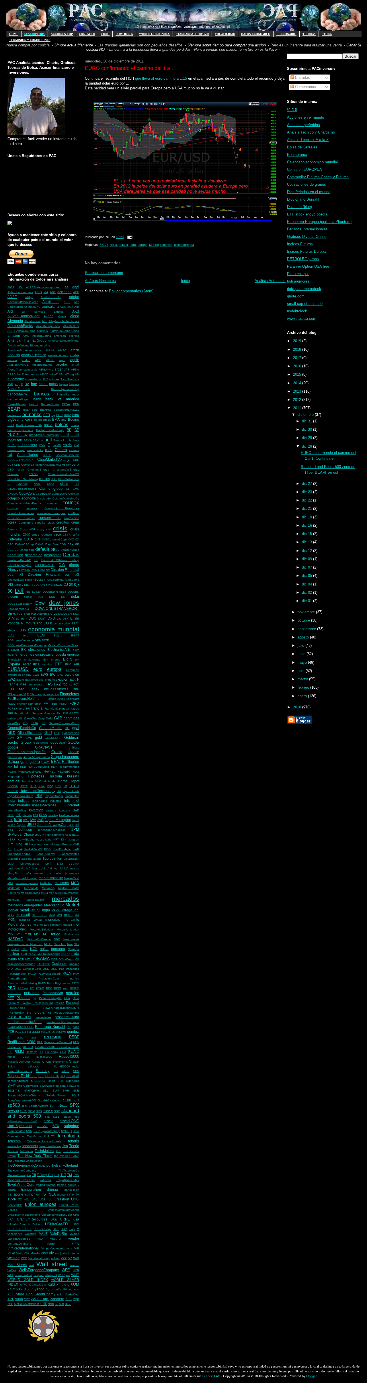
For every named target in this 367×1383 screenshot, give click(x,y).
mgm (46, 910)
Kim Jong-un (70, 839)
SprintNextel (59, 1105)
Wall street (51, 1264)
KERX (11, 839)
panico (74, 978)
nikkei (15, 949)
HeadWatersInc (69, 766)
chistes (44, 479)
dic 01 (307, 601)
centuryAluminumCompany (53, 464)
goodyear (57, 742)
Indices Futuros (300, 244)
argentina (61, 369)
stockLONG (69, 1121)
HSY (58, 786)
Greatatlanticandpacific (26, 752)
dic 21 (307, 508)
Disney (18, 584)
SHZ (60, 1080)
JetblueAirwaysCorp (53, 824)
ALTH (11, 330)
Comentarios (305, 87)
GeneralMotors (50, 728)
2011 (297, 408)
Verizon (51, 1243)
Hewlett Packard (57, 771)
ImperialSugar (54, 796)
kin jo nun (36, 844)
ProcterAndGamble (66, 1012)
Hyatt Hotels (71, 791)
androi (26, 360)
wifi (68, 1275)
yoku (60, 1294)
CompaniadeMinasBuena (24, 503)
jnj (77, 824)
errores (55, 659)
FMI (46, 703)
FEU (76, 689)
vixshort (13, 1258)
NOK (34, 949)
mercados (65, 898)
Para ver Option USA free (308, 266)
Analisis (13, 355)
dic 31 (307, 421)
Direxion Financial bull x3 (53, 574)
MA (66, 868)
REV (76, 1042)
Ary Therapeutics (27, 374)
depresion (15, 555)
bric (20, 440)
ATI (77, 374)
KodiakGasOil (33, 849)
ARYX (44, 374)
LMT (48, 863)
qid (29, 1031)
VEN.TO (55, 1238)
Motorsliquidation (68, 929)
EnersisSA (14, 659)
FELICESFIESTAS (56, 689)
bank (37, 399)
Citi (42, 488)
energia (73, 654)
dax (70, 544)
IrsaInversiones (69, 815)
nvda (75, 953)
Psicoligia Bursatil (50, 1026)
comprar (12, 508)
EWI (53, 674)
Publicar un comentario (104, 273)
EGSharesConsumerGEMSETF (28, 640)
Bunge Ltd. (60, 440)
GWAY (45, 761)
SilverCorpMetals (27, 1085)
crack (51, 522)
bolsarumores (298, 281)
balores (74, 384)
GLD (48, 732)
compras (31, 508)
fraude (75, 708)
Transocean (71, 1189)
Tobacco (45, 1180)
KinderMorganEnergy (58, 844)
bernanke (32, 414)
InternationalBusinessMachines (31, 805)
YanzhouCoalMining (59, 1289)
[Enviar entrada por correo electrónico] (129, 237)
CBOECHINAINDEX (20, 459)
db (77, 544)
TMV (76, 1175)
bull (48, 439)
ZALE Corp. (40, 1299)
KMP (76, 844)
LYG (49, 868)
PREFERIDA (15, 1012)
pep (65, 988)
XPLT (11, 1289)
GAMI (49, 718)
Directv (12, 569)
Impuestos (72, 796)
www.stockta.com (301, 318)
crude (35, 534)
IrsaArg (53, 815)
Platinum (13, 1002)
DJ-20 (68, 584)
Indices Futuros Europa (306, 251)
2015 (297, 374)
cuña (76, 534)
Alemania (15, 321)
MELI (44, 892)
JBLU (31, 824)
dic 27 (307, 483)
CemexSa (27, 464)
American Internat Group (26, 340)
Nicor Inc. (60, 944)
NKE (25, 949)
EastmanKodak (60, 623)
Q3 (24, 1031)
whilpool (39, 1275)
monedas (52, 919)
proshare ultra (67, 1017)
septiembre (307, 629)
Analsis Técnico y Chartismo (311, 132)
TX (20, 1199)
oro (10, 968)
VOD (24, 1258)
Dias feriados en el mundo (308, 192)
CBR (76, 459)
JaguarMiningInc (58, 820)
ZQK (76, 1299)
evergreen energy (19, 674)
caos (48, 450)
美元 (68, 1304)
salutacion (34, 1066)
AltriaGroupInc (25, 330)
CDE (17, 464)
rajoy (20, 1037)
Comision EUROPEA (304, 169)
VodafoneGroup (39, 1258)
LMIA (10, 863)
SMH (66, 1090)
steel (56, 1116)
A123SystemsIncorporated (43, 287)
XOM (75, 1284)
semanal (72, 1076)
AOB (38, 360)
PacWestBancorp (49, 973)
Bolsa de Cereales (302, 147)
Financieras (69, 694)
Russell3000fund (18, 1061)
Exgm (20, 679)
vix (51, 1253)
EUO (68, 664)
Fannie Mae (16, 684)
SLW (56, 1090)
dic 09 (307, 559)
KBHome (58, 834)
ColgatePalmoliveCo (65, 498)
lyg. (56, 868)
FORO (105, 34)
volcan (55, 1258)
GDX (34, 723)
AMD (26, 335)
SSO (57, 1111)
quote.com (295, 296)
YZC (27, 1299)
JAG (40, 820)
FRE (10, 713)
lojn (34, 868)
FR (28, 708)
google (12, 747)
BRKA (28, 440)
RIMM (19, 1051)
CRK (26, 534)
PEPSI (74, 988)
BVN (42, 445)
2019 (297, 341)
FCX (76, 684)
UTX (55, 1229)
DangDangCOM (55, 544)
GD (25, 723)
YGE (11, 1294)
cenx (75, 464)
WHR (61, 1275)
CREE (75, 522)
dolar (75, 596)
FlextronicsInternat (29, 703)
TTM (71, 1194)
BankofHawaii (16, 404)
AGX (70, 306)
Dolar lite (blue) (299, 207)
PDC (49, 988)
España (13, 664)
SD (56, 1071)
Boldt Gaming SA (29, 425)
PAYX (75, 983)
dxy (59, 618)
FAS (49, 684)
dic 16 (307, 525)
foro (21, 708)
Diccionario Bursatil (303, 199)
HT (65, 786)
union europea (40, 1204)
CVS (38, 539)
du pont (21, 618)
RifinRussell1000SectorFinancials (57, 1047)
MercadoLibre (35, 899)
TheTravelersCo (68, 1170)
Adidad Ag (51, 297)
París (50, 983)
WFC (66, 1270)
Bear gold (30, 409)
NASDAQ (15, 939)
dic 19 (307, 517)
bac (34, 384)
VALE (43, 1233)
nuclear (13, 953)
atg (72, 374)
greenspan (14, 757)
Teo (65, 1146)
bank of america (62, 399)
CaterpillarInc (27, 455)
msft (28, 934)
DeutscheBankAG (19, 560)
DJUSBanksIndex (54, 591)
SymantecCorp (50, 1131)
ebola (11, 630)
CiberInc (22, 483)
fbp (65, 684)
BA (27, 384)
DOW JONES (124, 34)
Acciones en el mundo (305, 117)
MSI (37, 934)
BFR (46, 415)
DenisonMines (69, 549)
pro (29, 1012)
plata (76, 998)
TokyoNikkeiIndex (67, 1180)
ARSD (11, 374)
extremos (51, 679)
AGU (63, 306)
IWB (26, 820)
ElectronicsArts (59, 649)
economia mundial (53, 629)
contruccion (71, 518)
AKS (75, 311)
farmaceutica (36, 684)
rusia (25, 1056)
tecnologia (68, 1135)
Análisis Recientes (100, 281)
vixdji (58, 1253)
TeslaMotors (44, 1151)
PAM (76, 973)
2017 (297, 358)
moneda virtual (30, 919)
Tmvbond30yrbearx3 (21, 1180)
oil (77, 959)
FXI (59, 713)
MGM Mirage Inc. (65, 910)
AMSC (62, 350)
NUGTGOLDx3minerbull (44, 953)
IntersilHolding (16, 810)
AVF (45, 379)
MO (77, 914)
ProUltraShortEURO (20, 1027)
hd (16, 766)
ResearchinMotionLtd (58, 1042)
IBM (39, 796)
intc (67, 800)
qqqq (36, 1031)
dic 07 (307, 567)
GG (67, 728)
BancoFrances (18, 389)
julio (301, 645)
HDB (23, 766)
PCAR (40, 988)
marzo (303, 679)
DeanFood (27, 549)
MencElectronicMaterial (64, 892)
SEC (41, 1076)
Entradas (302, 77)
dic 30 (307, 429)
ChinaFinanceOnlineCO (63, 474)
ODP (54, 959)
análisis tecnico (58, 355)
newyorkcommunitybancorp (25, 944)
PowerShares (16, 1007)
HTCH (74, 786)
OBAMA (41, 958)
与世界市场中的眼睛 (27, 1304)
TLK (56, 1175)
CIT (77, 483)
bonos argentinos (20, 430)
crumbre (46, 534)
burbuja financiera (22, 445)
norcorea (58, 949)
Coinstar (73, 493)
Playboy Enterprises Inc (37, 1002)
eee (25, 635)
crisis (60, 528)
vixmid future (71, 1253)
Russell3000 (69, 1056)
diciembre (306, 414)
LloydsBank (71, 858)
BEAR (13, 409)
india (11, 800)
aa (67, 287)
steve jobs (71, 1116)
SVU (37, 1131)
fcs (70, 684)
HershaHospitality (29, 771)
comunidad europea (51, 513)
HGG (76, 771)
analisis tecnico (33, 355)
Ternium (12, 1151)
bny (63, 419)
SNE (76, 1090)
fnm (54, 703)
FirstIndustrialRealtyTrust (63, 698)
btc (42, 440)
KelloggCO (72, 834)
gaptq (68, 718)
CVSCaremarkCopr (54, 539)
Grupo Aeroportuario (36, 757)
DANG (39, 544)
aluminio (42, 330)
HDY (54, 766)
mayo (303, 662)
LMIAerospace (30, 863)
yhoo (20, 1294)
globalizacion (70, 732)
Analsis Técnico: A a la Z (308, 140)
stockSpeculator (19, 1126)
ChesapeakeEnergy (66, 469)
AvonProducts (69, 379)
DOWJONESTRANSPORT (57, 608)
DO (63, 596)
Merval (12, 910)
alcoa (74, 316)
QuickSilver (59, 1031)
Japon (21, 824)
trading (40, 1184)
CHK (54, 479)
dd (17, 549)
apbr (62, 360)
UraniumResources (32, 1219)
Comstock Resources (61, 508)
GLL (57, 732)
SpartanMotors (38, 1105)
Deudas (71, 554)
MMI (59, 914)
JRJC (38, 834)
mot (76, 924)
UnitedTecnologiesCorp (56, 1214)
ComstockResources (20, 513)
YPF (10, 1299)
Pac (61, 968)
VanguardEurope (18, 1238)
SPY (23, 1111)
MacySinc (13, 873)
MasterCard (71, 878)
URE (54, 1219)
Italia (18, 820)
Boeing (73, 419)
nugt (24, 953)
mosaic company (51, 924)
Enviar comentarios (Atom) (131, 291)
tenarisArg (14, 1146)
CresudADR (27, 529)
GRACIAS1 (43, 747)
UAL (34, 1199)
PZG (18, 1031)
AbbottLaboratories (20, 292)
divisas (56, 584)
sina (63, 1085)
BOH (10, 425)
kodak (18, 849)
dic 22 (307, 500)
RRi (41, 1051)
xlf (58, 1284)
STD (47, 1116)
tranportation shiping (39, 1189)
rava (33, 1037)
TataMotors (34, 1136)
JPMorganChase (20, 834)
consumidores (49, 518)
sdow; (65, 1071)
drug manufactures (36, 613)
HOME (13, 34)
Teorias (309, 34)
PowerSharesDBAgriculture (61, 1007)
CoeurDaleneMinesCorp (51, 493)
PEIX (57, 988)
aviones (54, 379)
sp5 (76, 1100)
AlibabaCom (32, 321)
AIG (10, 311)
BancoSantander (67, 394)
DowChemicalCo (18, 608)
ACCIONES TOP (62, 34)
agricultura (50, 306)
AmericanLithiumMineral (63, 340)
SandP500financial (66, 1066)
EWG (44, 674)
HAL (57, 761)
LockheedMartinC (19, 868)
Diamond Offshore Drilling (60, 560)
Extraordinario (34, 679)
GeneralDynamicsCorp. (64, 723)
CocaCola (27, 493)
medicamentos (30, 892)
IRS (35, 815)
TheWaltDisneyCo (19, 1175)
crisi (48, 529)
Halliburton (70, 761)
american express (66, 335)
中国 (43, 1304)
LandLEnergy (46, 853)
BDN (76, 404)
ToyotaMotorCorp (20, 1184)
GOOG (73, 742)
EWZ (11, 679)
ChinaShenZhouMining (22, 479)
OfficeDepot (66, 959)
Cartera (61, 450)
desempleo (33, 555)
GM (20, 737)
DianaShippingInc (19, 565)
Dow (40, 603)
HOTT (24, 786)
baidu (43, 384)
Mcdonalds (31, 888)
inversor (51, 810)
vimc (75, 1243)
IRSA (43, 815)
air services (33, 311)
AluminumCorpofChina (64, 330)
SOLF (75, 1095)
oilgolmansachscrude (21, 963)
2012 (10, 287)
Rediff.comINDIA (21, 1042)
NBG (57, 939)
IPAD (76, 810)
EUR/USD (18, 669)
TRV (37, 1194)
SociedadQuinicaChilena (23, 1095)
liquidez (49, 858)
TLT (63, 1175)
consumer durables (21, 518)
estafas (47, 664)
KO (9, 849)
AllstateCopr (71, 326)
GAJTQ (74, 713)
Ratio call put (298, 274)
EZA (73, 679)
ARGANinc (46, 369)
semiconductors (17, 1080)
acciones (64, 292)
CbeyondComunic (67, 455)
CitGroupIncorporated (21, 488)
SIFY (11, 1085)
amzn (75, 350)
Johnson (25, 829)
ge (44, 723)
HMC (38, 781)
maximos (62, 883)
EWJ (60, 674)
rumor (11, 1056)
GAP (58, 718)
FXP (65, 713)
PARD (42, 983)
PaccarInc (72, 968)
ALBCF (48, 316)
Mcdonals (48, 888)
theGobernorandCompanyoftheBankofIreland (42, 1165)
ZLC (68, 1299)
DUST (42, 618)
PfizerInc (23, 998)
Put (69, 1027)
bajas (53, 384)
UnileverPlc (14, 1204)
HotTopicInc (37, 786)
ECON (21, 630)
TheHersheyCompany (21, 1170)
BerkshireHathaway (66, 409)
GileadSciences (29, 732)
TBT (46, 1136)
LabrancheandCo (19, 853)
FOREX (12, 708)
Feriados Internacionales (307, 229)
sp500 (13, 1105)
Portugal (72, 1002)
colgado (45, 498)
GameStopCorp (34, 718)
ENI (45, 659)
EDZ (10, 635)
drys (53, 613)
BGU (59, 415)
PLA (67, 998)
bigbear (13, 419)
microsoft (23, 914)
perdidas (14, 993)
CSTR (67, 534)
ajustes (58, 311)
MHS (10, 914)
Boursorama (297, 154)
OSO (54, 968)
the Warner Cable (66, 1155)
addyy (29, 297)
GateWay (13, 723)
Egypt (15, 649)
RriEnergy (51, 1051)
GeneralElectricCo (21, 728)
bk (35, 419)
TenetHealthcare (50, 1146)
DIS (10, 584)
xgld (51, 1284)
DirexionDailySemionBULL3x (26, 579)
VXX (64, 1258)
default (42, 549)
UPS (76, 1214)
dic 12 (307, 551)
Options (74, 963)
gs (22, 761)
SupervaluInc (16, 1131)
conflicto (73, 513)
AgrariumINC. (32, 306)
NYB (21, 959)
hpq (50, 786)
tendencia (30, 1146)
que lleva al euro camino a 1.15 (161, 78)
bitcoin (27, 419)
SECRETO (52, 1076)
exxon (63, 679)
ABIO (38, 292)
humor (12, 791)
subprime (71, 1126)
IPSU (10, 815)
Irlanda (27, 815)
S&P (76, 1061)
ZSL (10, 1304)
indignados (39, 800)
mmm (68, 914)
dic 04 (307, 584)
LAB (76, 849)
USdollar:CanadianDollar (23, 1224)
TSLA (51, 1194)
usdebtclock (297, 311)
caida (67, 445)
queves (45, 1031)
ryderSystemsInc (57, 1061)
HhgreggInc (15, 776)
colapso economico (23, 498)
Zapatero (57, 1299)
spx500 (13, 1111)
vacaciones (14, 1233)
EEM (41, 635)
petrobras (32, 993)
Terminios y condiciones (29, 40)
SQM (31, 1111)
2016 (297, 366)
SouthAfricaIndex (49, 1100)
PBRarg (22, 988)
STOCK (327, 34)
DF (36, 560)
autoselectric (33, 379)
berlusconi (14, 415)
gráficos (74, 747)
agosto (304, 637)
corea (11, 522)
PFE (10, 998)
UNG (75, 1199)
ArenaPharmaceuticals (22, 369)
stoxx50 (42, 1126)
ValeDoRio (58, 1233)
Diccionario (286, 34)
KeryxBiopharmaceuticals (34, 839)
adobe (74, 297)
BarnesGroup (50, 404)
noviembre (307, 612)
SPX (74, 1105)
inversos (64, 810)
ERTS (67, 659)
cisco (64, 483)
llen (59, 858)
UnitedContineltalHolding (23, 1214)
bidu (75, 415)
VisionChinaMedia (28, 1253)
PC (32, 988)
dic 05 (307, 575)
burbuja (74, 440)
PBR (11, 988)
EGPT (75, 635)
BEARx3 (45, 409)
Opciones (59, 963)
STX (55, 1126)
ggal (75, 728)
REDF (74, 1037)
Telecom (14, 1141)
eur (76, 664)
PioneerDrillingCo (50, 998)
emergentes (24, 654)
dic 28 (307, 446)
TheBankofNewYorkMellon (24, 1160)
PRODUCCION (19, 1017)
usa (76, 1219)
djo (28, 591)
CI (8, 483)
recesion (52, 1036)
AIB (76, 306)
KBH (48, 834)
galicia (11, 718)
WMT (75, 1275)
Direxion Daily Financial (34, 569)
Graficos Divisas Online (306, 236)
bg (53, 415)
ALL (44, 321)
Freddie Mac (22, 713)
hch (9, 766)
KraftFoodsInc (62, 849)
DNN (52, 596)
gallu (20, 718)
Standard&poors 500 (192, 34)
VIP (76, 1248)
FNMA (63, 703)
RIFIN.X (28, 1047)
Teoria (74, 1146)
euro (37, 669)
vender (73, 1238)
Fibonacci (36, 694)
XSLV (28, 1289)
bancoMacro (17, 394)
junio (302, 654)
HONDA (12, 786)
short (51, 1080)
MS (19, 934)
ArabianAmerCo (17, 364)
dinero (74, 565)
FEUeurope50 (16, 694)
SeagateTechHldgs (22, 1076)
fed (21, 689)
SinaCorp (73, 1085)
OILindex (44, 963)
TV (77, 1194)
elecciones (36, 649)
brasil (64, 434)
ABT (53, 292)
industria (55, 800)
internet (73, 805)
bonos (75, 425)
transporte (15, 1194)
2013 (297, 391)
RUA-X (73, 1051)
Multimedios (71, 934)
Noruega (73, 949)
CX (77, 539)
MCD (75, 883)
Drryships (14, 613)
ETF (58, 664)
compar (52, 503)
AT (56, 374)
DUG (32, 618)
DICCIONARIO (44, 565)
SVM (29, 1131)
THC (58, 1151)
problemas (42, 1012)
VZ (70, 1258)
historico (27, 781)
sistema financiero (23, 1090)
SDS (76, 1071)
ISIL (10, 820)
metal (24, 910)
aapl (75, 287)
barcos (33, 404)
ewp (68, 674)
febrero (304, 687)
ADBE (12, 297)
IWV (33, 820)
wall (31, 1265)
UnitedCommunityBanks (63, 1209)
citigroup (55, 488)
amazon (13, 335)
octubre (304, 620)
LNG (60, 863)
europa (54, 669)
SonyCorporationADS (21, 1100)
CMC (76, 488)
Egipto (58, 635)
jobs (10, 829)
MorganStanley (19, 924)
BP (69, 430)
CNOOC (12, 493)
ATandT (64, 374)
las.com (27, 858)
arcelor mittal (67, 364)
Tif (34, 1175)
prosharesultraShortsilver (62, 1022)
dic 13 (307, 542)
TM (69, 1175)
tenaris (73, 1141)
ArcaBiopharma (42, 364)
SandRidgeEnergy (19, 1071)
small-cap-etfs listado (305, 303)
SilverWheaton (49, 1085)
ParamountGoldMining (22, 983)
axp (17, 384)
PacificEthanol (16, 973)
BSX (36, 440)
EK (23, 649)
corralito (40, 522)
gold (38, 737)
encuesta (59, 654)
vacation (30, 1233)
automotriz (15, 379)
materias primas (26, 883)
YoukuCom (72, 1294)
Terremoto (26, 1151)
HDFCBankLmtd (38, 766)
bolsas (61, 424)
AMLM (49, 350)
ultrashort (61, 1199)
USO (76, 1224)
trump (28, 1194)
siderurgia (72, 1080)
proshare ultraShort (24, 1022)
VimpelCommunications (56, 1248)
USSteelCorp (42, 1229)
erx (77, 659)
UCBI (43, 1199)
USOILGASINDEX (19, 1229)
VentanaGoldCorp (19, 1243)
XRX (19, 1289)
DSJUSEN (65, 613)
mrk (10, 934)
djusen (12, 596)
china (33, 474)
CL (68, 488)
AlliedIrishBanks (20, 326)
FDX (10, 689)
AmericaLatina (41, 335)
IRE (18, 815)
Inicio (185, 281)
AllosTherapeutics (48, 326)
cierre (37, 483)
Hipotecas (36, 776)
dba (10, 549)
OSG (18, 968)
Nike (70, 944)
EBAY (75, 623)
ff (28, 694)
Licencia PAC (211, 1376)
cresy (40, 529)
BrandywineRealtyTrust (44, 434)
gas (76, 718)
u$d (27, 1199)
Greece (73, 752)
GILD (11, 732)
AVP (10, 384)
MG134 (35, 910)
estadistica (31, 664)
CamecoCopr (16, 450)
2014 (297, 383)
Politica (59, 1002)
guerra (35, 761)
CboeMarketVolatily (53, 459)
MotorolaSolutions (42, 929)
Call (76, 445)
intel (76, 800)
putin (76, 1027)
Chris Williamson (68, 479)
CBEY (47, 455)
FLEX (11, 703)
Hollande (50, 781)
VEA (40, 1238)
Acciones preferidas (303, 125)
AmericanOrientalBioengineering (28, 345)
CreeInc (12, 529)
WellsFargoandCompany (39, 1270)
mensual (13, 899)
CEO (10, 469)
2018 (297, 349)
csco (57, 534)
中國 (51, 1304)
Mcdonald (13, 888)
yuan (19, 1299)
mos (35, 924)
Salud (11, 1066)
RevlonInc (14, 1047)
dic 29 (307, 438)
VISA (11, 1253)
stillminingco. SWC (22, 1121)
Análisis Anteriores (270, 281)
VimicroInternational (23, 1248)
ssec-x (48, 1111)
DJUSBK (73, 591)
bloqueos (44, 419)
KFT (56, 839)
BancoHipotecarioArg (65, 389)
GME (29, 737)
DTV (10, 618)
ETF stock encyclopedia (307, 214)
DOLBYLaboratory (19, 603)
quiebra (73, 1031)
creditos (62, 522)
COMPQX (71, 503)
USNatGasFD (56, 1224)
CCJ (10, 464)
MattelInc (46, 883)
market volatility (51, 878)
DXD (51, 618)
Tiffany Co (45, 1175)
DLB (40, 596)
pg (34, 998)
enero (303, 696)
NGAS (48, 944)
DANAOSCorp (24, 544)
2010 (297, 707)
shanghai (38, 1080)
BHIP (67, 415)
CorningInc (26, 522)
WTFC (23, 1284)
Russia (36, 1061)
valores (74, 1233)
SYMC (65, 1131)
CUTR (29, 539)
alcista (62, 316)
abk (46, 292)
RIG (10, 1051)
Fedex (34, 689)
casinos (74, 450)
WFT (10, 1275)
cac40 (57, 445)
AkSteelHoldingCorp (23, 316)
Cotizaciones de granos (306, 184)
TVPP (11, 1199)
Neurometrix (71, 939)
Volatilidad (225, 34)
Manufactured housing (22, 878)
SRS (39, 1111)
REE (40, 1042)
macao (74, 868)
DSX (76, 613)
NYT (28, 959)
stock (48, 1121)
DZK (66, 618)
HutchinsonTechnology (37, 791)
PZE (10, 1031)
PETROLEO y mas (303, 259)
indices (23, 800)
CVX (71, 539)
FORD (74, 703)
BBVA (66, 404)
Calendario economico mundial (312, 162)
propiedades (43, 1017)
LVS (42, 868)
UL (50, 1199)
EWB (36, 674)
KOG (47, 849)
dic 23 (307, 492)
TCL (53, 1136)
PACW (32, 973)
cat (9, 455)
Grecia (56, 752)
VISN (44, 1253)
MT (45, 934)
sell (62, 1076)
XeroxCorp (39, 1284)
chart (20, 469)
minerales (39, 914)
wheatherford (23, 1275)
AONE (50, 360)
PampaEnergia (17, 978)
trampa (51, 1184)
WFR (76, 1270)
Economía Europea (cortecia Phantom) (319, 222)
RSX (63, 1051)
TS (43, 1194)
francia (36, 708)
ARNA (75, 369)
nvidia (12, 959)
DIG (62, 565)
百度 (61, 1304)
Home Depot (68, 781)
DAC (10, 544)
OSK (46, 968)
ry (43, 1061)
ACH (76, 292)
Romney (31, 1051)
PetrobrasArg (52, 993)
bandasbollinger (18, 399)
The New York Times (34, 1155)
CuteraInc (15, 539)
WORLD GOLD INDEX (154, 34)
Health (11, 771)
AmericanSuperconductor (24, 350)
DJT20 (36, 591)
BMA (56, 419)
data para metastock (304, 289)
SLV (45, 1090)
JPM (75, 829)
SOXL (67, 1100)
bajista (63, 384)
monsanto (71, 919)
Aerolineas (50, 301)
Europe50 (72, 669)
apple (74, 360)
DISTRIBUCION (34, 584)
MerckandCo (54, 905)
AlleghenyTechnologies (63, 321)
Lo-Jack (74, 863)
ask (51, 374)
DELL (54, 549)
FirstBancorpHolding (23, 698)
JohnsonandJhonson (52, 829)
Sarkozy (43, 1071)
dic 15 (307, 534)
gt (27, 761)
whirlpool (51, 1275)
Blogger (311, 1376)
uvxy (72, 1229)
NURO (65, 953)
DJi (19, 590)
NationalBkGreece (39, 939)
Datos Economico (255, 34)
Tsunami (62, 1194)
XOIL (65, 1284)
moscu (67, 924)
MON (11, 919)
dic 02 (307, 592)
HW (59, 791)
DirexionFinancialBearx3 (63, 579)
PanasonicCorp (49, 978)
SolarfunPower (56, 1095)
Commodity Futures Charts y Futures (318, 177)
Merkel (72, 904)
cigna (50, 483)
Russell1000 (44, 1056)
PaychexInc (63, 983)
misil (52, 914)
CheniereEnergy (38, 469)
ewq (76, 674)
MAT (10, 883)
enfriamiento (32, 659)
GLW (10, 737)
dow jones (64, 602)
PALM (67, 973)
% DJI (292, 110)
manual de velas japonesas (56, 873)
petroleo (72, 993)
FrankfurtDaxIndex (56, 708)
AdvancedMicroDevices (22, 301)
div (48, 584)
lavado (37, 858)
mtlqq (55, 934)
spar (24, 1105)
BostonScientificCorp (50, 430)
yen (76, 1289)
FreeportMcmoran (44, 713)
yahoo (39, 1289)
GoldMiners (40, 742)
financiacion (51, 694)
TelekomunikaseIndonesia (44, 1141)
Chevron (13, 474)
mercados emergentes (25, 905)
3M (20, 287)
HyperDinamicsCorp (20, 796)
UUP (64, 1229)
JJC (71, 824)
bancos (41, 393)
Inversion (36, 810)
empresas (43, 654)
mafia (27, 873)
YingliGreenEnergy (40, 1294)
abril (302, 671)
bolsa (48, 425)
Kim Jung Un (17, 844)
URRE (65, 1219)
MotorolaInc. (17, 929)
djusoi (28, 596)
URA (10, 1219)
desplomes (52, 555)
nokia (44, 949)
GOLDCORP (53, 737)
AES (67, 301)
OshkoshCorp (32, 968)
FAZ (57, 684)
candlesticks (35, 450)
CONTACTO (87, 34)
